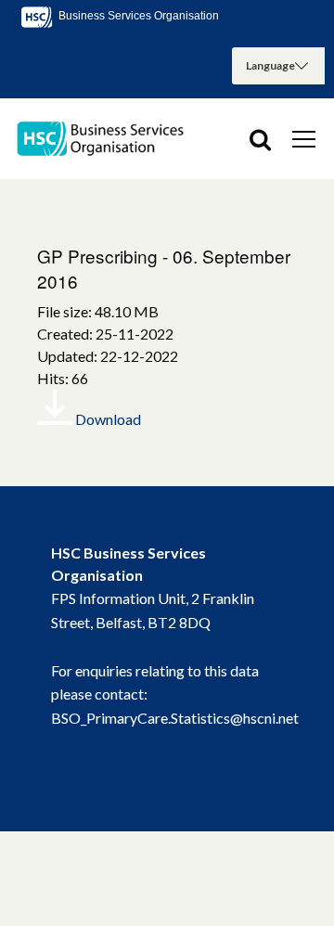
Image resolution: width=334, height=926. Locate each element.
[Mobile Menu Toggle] (303, 138)
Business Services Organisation (137, 15)
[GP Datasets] (102, 139)
